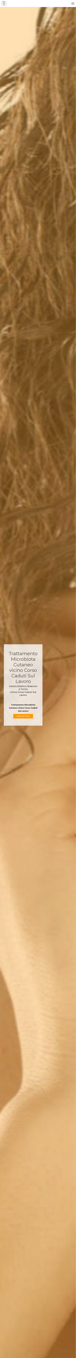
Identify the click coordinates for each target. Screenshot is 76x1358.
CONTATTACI (23, 716)
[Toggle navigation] (72, 3)
